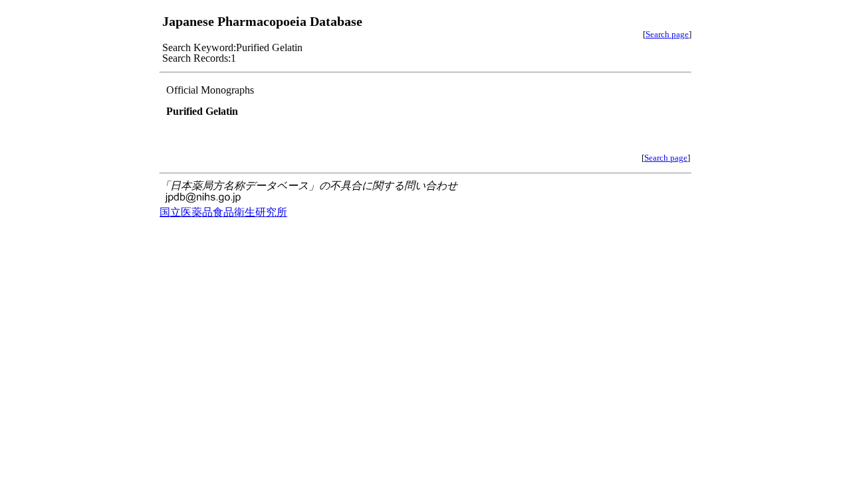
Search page (667, 34)
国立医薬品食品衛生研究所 (223, 212)
